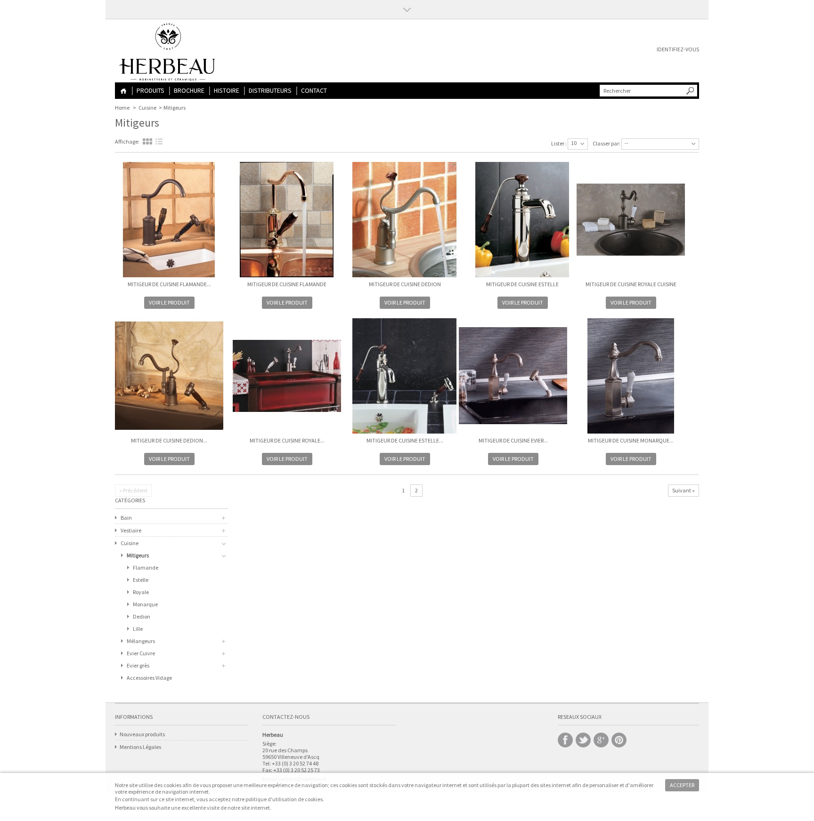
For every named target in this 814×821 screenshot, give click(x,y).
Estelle (140, 579)
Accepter (682, 785)
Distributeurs (270, 90)
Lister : (559, 143)
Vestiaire (131, 530)
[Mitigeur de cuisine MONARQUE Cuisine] (631, 376)
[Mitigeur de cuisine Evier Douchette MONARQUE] (513, 376)
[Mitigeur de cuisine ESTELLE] (522, 220)
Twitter (583, 740)
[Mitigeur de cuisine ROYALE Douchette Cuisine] (287, 376)
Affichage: (127, 141)
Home (123, 91)
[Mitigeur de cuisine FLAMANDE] (287, 220)
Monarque (145, 604)
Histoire (226, 90)
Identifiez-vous (678, 49)
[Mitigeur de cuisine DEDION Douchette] (169, 376)
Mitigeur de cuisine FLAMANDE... (169, 284)
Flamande (145, 567)
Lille (138, 628)
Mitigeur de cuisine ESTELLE (522, 284)
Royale (141, 592)
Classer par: (606, 143)
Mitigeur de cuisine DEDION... (169, 440)
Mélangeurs (141, 640)
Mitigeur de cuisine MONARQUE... (631, 440)
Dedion (141, 616)
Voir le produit (169, 302)
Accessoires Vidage (149, 677)
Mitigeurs (138, 555)
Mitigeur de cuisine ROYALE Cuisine (631, 284)
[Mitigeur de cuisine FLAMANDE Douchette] (169, 220)
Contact (314, 90)
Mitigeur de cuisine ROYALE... (287, 440)
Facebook (565, 740)
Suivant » (683, 490)
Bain (126, 517)
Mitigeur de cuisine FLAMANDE (286, 284)
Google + (601, 740)
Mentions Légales (140, 746)
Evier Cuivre (141, 653)
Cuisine (147, 107)
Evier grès (138, 665)
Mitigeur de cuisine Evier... (513, 440)
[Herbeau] (168, 53)
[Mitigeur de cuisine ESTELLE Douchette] (404, 376)
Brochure (189, 90)
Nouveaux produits (142, 734)
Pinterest (619, 740)
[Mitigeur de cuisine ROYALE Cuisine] (631, 220)
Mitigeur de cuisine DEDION (405, 284)
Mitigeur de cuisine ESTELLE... (404, 440)
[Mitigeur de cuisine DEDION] (404, 220)
